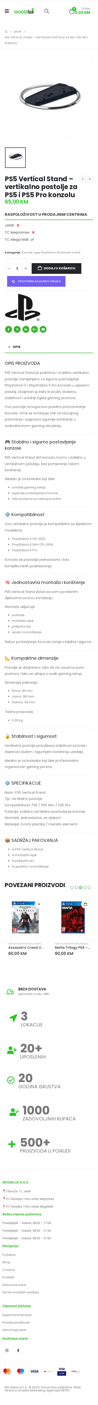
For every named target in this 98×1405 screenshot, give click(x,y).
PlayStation (48, 252)
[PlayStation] (22, 307)
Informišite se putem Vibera (39, 281)
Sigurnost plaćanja (16, 1315)
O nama (8, 1270)
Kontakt (8, 1277)
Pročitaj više (38, 904)
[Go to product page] (26, 917)
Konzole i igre (30, 252)
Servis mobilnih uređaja (20, 1292)
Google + (34, 329)
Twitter (17, 329)
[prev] (82, 179)
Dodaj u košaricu (59, 268)
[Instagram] (6, 1350)
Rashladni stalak (68, 252)
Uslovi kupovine (14, 1330)
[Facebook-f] (18, 1350)
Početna (8, 1255)
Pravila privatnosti (16, 1322)
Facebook (8, 329)
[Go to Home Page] (6, 32)
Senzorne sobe (14, 1285)
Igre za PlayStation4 (20, 943)
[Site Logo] (24, 11)
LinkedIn (26, 329)
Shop (6, 1262)
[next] (90, 179)
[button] (47, 11)
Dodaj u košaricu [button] (85, 904)
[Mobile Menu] (8, 11)
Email (43, 329)
